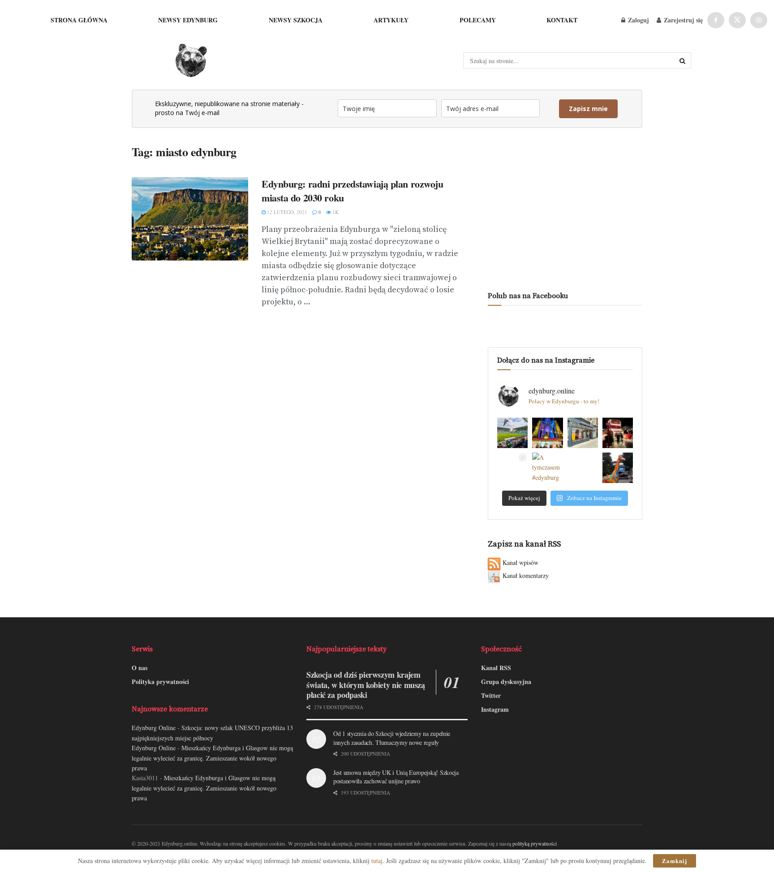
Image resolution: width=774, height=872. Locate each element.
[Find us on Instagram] (758, 20)
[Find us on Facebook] (715, 20)
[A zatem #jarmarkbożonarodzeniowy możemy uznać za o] (512, 468)
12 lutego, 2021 (286, 212)
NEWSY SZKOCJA (295, 20)
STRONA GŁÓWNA (79, 20)
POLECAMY (478, 20)
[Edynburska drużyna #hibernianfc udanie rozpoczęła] (512, 433)
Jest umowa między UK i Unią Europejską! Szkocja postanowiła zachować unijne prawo (396, 777)
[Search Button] (683, 60)
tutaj (377, 860)
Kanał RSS (496, 667)
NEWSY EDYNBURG (188, 20)
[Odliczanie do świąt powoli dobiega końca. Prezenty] (547, 433)
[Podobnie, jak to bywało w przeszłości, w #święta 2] (617, 433)
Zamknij (674, 860)
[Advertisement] (565, 207)
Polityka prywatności (160, 681)
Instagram (495, 709)
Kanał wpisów (520, 562)
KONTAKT (561, 20)
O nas (139, 667)
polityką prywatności (534, 843)
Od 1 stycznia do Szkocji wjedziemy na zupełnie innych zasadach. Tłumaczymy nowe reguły (391, 738)
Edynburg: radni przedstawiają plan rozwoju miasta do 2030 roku (352, 190)
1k (335, 212)
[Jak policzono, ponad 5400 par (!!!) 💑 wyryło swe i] (583, 468)
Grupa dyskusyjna (506, 681)
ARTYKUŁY (391, 20)
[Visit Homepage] (190, 60)
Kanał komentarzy (526, 575)
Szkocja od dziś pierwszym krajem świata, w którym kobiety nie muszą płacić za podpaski (365, 685)
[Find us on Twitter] (737, 20)
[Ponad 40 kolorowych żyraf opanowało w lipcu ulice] (617, 468)
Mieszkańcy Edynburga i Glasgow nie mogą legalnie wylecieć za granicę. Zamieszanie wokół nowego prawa (212, 758)
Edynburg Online (154, 727)
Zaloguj (637, 20)
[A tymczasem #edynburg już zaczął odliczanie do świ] (547, 468)
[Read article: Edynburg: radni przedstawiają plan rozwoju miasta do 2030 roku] (190, 219)
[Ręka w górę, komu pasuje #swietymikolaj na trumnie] (583, 433)
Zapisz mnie (588, 108)
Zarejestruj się (682, 20)
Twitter (491, 695)
